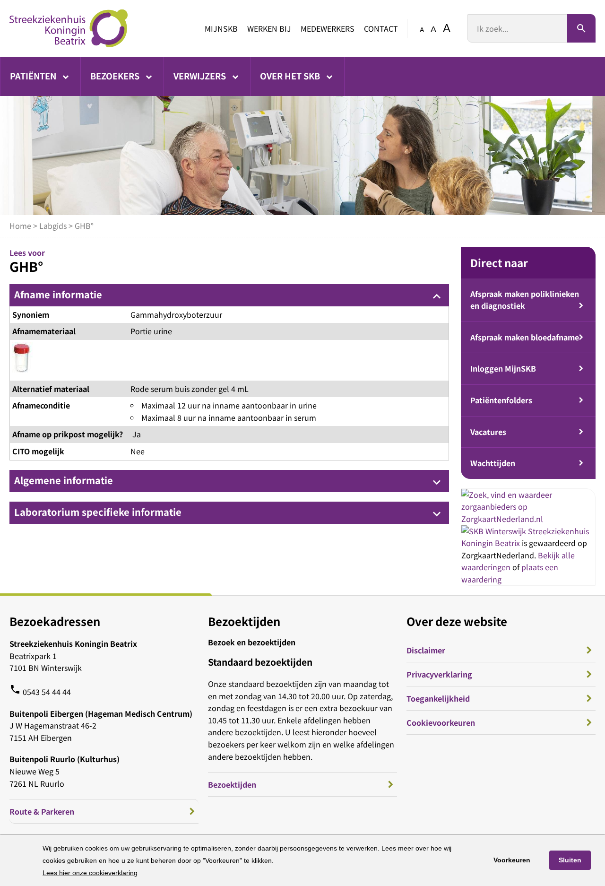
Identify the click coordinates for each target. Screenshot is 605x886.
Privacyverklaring (439, 674)
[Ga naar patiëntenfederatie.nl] (494, 531)
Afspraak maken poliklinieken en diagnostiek (524, 300)
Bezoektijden (232, 784)
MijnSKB (221, 28)
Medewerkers (327, 28)
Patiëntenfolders (501, 400)
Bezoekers (115, 75)
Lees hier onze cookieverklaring (90, 873)
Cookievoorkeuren (440, 722)
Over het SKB (291, 75)
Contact (381, 28)
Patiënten (34, 75)
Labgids (53, 225)
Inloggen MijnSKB (503, 368)
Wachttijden (492, 463)
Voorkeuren (511, 860)
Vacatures (488, 431)
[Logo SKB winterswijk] (68, 28)
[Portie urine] (22, 360)
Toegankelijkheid (438, 698)
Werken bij (269, 28)
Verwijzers (200, 75)
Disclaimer (425, 650)
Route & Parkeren (41, 811)
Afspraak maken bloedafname (524, 337)
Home (20, 225)
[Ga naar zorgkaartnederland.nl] (528, 518)
